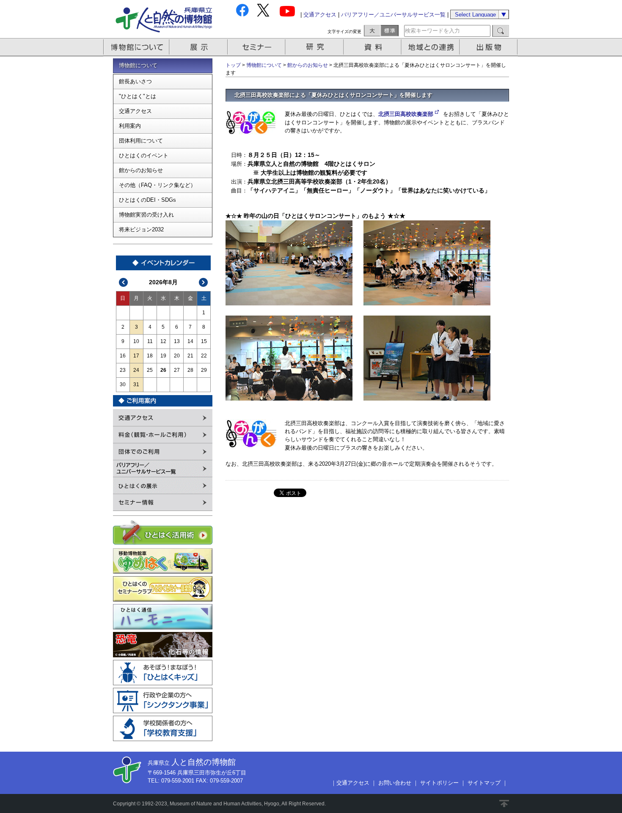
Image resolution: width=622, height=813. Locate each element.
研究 (315, 47)
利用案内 (130, 126)
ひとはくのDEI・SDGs (147, 200)
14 (190, 341)
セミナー (257, 47)
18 (150, 355)
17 (136, 355)
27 (177, 370)
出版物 (490, 47)
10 (136, 341)
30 (123, 384)
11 (150, 341)
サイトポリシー (439, 783)
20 (177, 355)
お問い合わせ (394, 783)
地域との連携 (431, 47)
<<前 (123, 282)
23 (123, 370)
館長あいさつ (135, 81)
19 (163, 355)
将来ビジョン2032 (141, 229)
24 (136, 370)
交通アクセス (319, 14)
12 (163, 341)
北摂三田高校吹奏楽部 (405, 114)
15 (204, 341)
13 (177, 341)
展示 (199, 47)
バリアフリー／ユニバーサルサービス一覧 (393, 14)
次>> (203, 282)
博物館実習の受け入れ (146, 214)
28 (190, 370)
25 (150, 370)
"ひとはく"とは (137, 96)
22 (204, 355)
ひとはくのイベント (143, 155)
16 (123, 355)
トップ (233, 65)
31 (136, 384)
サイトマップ (484, 783)
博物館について (136, 47)
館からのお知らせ (141, 170)
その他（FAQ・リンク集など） (157, 185)
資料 (373, 47)
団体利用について (141, 140)
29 (204, 370)
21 (190, 355)
